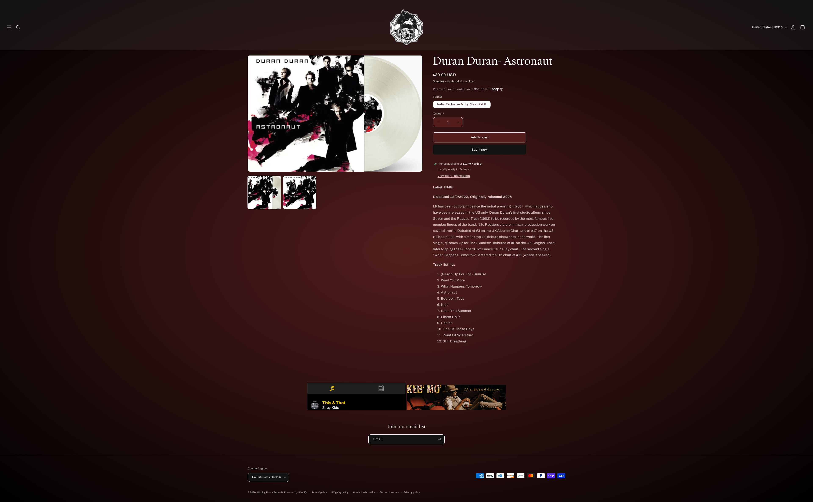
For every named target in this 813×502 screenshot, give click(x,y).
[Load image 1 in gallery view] (264, 192)
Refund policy (319, 492)
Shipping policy (340, 492)
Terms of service (389, 492)
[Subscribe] (439, 439)
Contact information (364, 492)
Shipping (439, 81)
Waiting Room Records (270, 492)
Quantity (438, 113)
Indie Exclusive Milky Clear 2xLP (461, 104)
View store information (454, 175)
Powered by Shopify (295, 492)
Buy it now (479, 149)
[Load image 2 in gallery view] (299, 192)
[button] (9, 27)
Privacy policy (412, 492)
